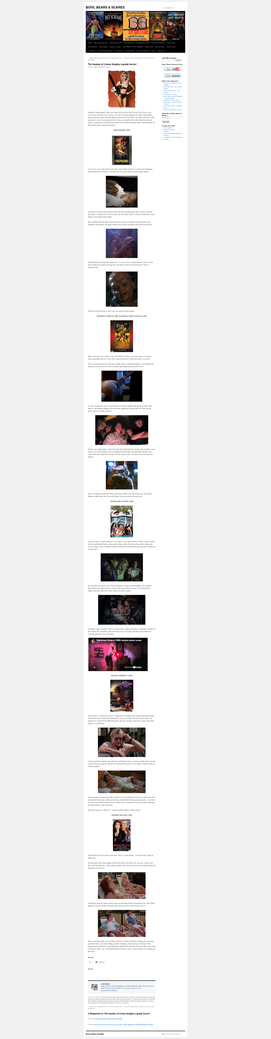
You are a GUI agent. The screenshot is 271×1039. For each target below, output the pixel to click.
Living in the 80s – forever (170, 94)
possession (144, 1001)
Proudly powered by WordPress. (172, 1034)
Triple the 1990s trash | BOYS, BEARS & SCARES (108, 1019)
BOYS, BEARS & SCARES (105, 7)
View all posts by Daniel (109, 990)
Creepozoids (151, 999)
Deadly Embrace (103, 1001)
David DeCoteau (92, 1001)
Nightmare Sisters (135, 1001)
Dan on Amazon (168, 128)
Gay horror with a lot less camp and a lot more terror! (140, 58)
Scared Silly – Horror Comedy (171, 100)
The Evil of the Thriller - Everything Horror (119, 999)
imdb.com (166, 131)
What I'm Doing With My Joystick (172, 109)
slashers (150, 1001)
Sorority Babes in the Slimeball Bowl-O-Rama (101, 1003)
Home (90, 43)
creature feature (142, 999)
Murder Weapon (124, 1001)
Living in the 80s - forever (132, 997)
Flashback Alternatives (169, 129)
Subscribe (166, 122)
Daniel (108, 67)
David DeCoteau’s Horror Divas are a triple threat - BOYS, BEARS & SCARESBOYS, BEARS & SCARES (123, 1024)
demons (110, 1001)
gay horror (117, 1001)
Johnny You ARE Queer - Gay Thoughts (113, 997)
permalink (126, 1003)
